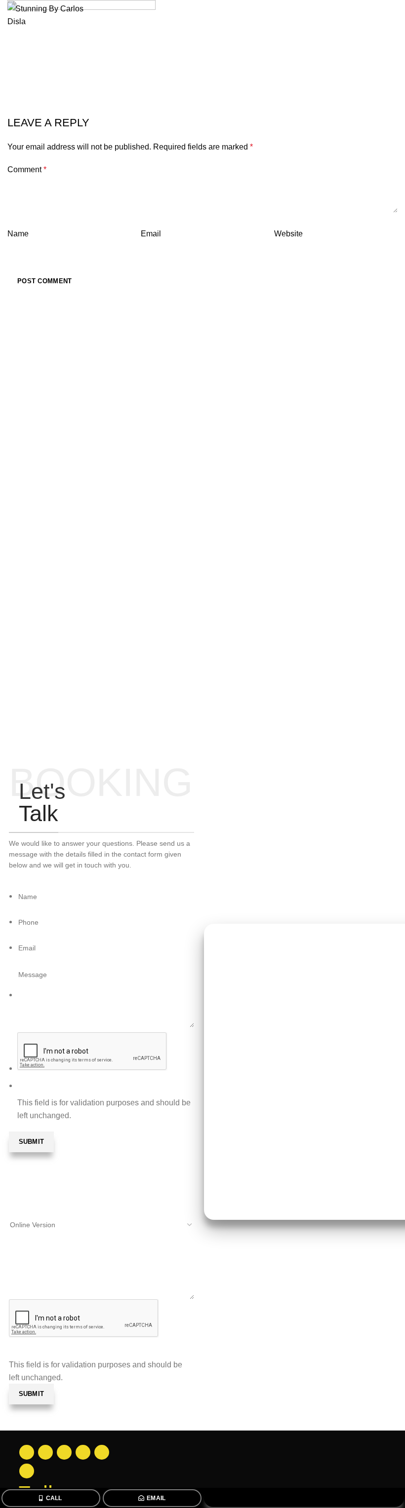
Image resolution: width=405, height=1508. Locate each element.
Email (156, 1498)
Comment (26, 169)
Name (18, 233)
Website (288, 233)
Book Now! (305, 1498)
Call (54, 1498)
